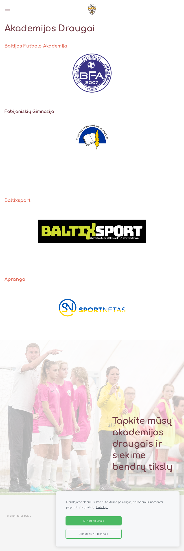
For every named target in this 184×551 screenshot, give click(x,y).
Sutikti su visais (93, 521)
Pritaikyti (102, 507)
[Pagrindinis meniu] (7, 9)
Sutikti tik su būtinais (93, 534)
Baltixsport (17, 200)
